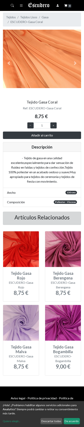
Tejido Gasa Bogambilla (63, 349)
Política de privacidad (42, 398)
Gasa (45, 17)
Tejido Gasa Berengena (63, 275)
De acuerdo (72, 421)
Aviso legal (18, 398)
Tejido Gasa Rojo (21, 275)
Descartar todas (51, 421)
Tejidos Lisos (28, 17)
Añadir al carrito (42, 135)
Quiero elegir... (11, 421)
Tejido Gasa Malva (21, 349)
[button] (9, 63)
